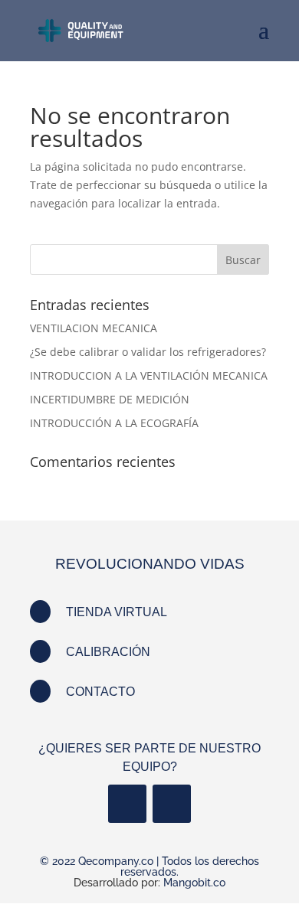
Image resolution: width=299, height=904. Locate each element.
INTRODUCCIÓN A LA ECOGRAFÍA (114, 423)
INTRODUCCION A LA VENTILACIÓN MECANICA (149, 375)
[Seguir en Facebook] (127, 804)
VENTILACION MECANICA (93, 328)
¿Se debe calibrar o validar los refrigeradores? (148, 351)
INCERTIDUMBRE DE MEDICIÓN (109, 399)
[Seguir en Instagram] (172, 804)
